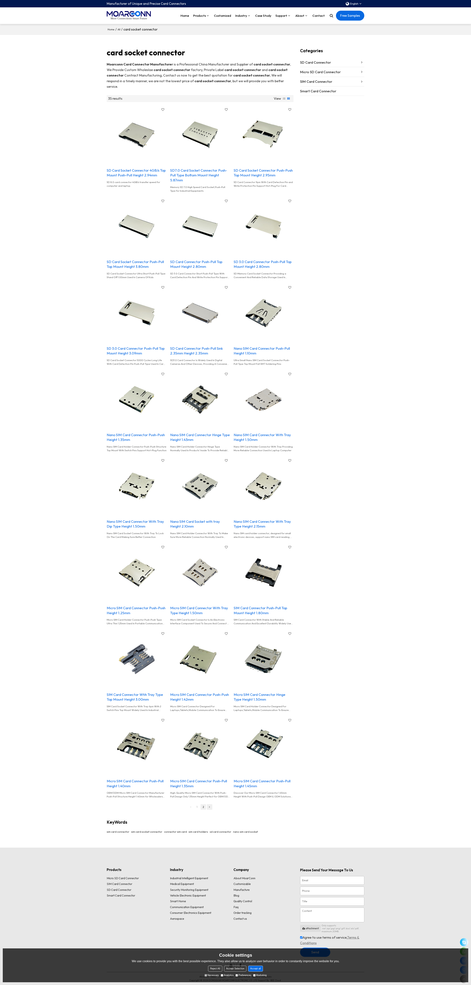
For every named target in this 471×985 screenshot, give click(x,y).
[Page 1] (191, 807)
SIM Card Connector (119, 884)
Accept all (255, 968)
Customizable (242, 884)
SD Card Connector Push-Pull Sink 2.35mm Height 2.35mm (196, 350)
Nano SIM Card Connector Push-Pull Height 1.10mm (262, 350)
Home (184, 15)
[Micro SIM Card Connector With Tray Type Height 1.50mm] (200, 572)
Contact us (240, 918)
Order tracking (242, 913)
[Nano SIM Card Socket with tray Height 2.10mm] (200, 486)
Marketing (261, 975)
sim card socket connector (146, 831)
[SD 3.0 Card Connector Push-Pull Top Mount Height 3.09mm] (137, 313)
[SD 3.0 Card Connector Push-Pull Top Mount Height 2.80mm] (263, 226)
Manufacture (241, 890)
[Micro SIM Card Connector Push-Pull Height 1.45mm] (263, 745)
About (299, 15)
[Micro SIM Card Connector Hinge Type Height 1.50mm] (263, 659)
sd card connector (220, 831)
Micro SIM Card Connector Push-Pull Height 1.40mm (135, 783)
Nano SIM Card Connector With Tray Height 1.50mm (262, 437)
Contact (318, 15)
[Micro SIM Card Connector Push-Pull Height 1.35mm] (200, 745)
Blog (236, 895)
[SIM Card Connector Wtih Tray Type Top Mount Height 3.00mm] (137, 659)
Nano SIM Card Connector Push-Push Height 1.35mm (136, 437)
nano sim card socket (245, 831)
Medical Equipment (182, 884)
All (119, 29)
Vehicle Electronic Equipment (188, 895)
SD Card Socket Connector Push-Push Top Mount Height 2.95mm (263, 172)
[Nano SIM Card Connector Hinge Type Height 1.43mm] (200, 399)
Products (199, 15)
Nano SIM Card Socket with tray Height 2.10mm (195, 523)
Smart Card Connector (121, 895)
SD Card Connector (119, 890)
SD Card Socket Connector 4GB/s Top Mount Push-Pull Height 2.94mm (136, 172)
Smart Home (178, 901)
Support (281, 15)
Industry (241, 15)
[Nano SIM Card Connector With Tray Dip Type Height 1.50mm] (137, 486)
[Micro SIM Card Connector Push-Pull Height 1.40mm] (137, 745)
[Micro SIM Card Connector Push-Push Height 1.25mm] (137, 572)
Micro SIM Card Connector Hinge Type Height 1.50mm (259, 697)
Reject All (215, 968)
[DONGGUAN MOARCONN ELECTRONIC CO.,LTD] (129, 14)
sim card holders (198, 831)
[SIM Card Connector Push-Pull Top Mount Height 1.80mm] (263, 572)
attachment (312, 928)
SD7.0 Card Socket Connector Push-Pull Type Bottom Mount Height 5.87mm (198, 175)
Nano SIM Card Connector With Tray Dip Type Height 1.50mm (135, 523)
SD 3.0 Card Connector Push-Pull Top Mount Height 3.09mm (136, 350)
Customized (222, 15)
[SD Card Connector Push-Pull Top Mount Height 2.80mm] (200, 226)
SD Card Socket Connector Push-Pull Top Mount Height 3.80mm (135, 264)
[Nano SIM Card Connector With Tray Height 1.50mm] (263, 399)
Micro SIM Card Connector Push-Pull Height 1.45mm (262, 783)
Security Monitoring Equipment (189, 890)
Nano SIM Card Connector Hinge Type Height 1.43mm (200, 437)
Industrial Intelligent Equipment (189, 878)
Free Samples (350, 15)
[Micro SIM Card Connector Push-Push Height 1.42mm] (200, 659)
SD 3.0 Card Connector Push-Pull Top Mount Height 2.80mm (263, 264)
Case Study (263, 15)
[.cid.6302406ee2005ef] (464, 942)
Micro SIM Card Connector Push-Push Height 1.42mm (199, 697)
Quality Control (242, 901)
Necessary (213, 975)
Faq (235, 907)
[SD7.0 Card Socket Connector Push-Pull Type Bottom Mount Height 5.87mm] (200, 135)
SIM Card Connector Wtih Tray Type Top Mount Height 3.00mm (135, 697)
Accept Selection (235, 968)
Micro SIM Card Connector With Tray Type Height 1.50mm (199, 610)
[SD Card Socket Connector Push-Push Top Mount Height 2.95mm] (263, 135)
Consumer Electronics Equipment (190, 913)
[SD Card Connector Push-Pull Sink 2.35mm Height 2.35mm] (200, 313)
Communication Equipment (187, 907)
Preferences (244, 975)
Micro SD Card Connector (123, 878)
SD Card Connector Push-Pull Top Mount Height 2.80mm (196, 264)
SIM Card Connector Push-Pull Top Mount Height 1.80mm (260, 610)
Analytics (229, 975)
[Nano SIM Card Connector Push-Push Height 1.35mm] (137, 399)
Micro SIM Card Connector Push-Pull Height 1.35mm (198, 783)
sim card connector (118, 831)
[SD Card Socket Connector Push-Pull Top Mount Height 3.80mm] (137, 226)
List (284, 98)
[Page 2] (209, 807)
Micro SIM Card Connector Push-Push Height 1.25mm (136, 610)
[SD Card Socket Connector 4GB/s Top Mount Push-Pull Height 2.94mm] (137, 135)
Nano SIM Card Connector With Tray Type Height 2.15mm (262, 523)
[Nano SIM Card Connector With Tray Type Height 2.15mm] (263, 486)
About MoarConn (244, 878)
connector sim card (175, 831)
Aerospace (177, 918)
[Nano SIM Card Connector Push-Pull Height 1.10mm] (263, 313)
